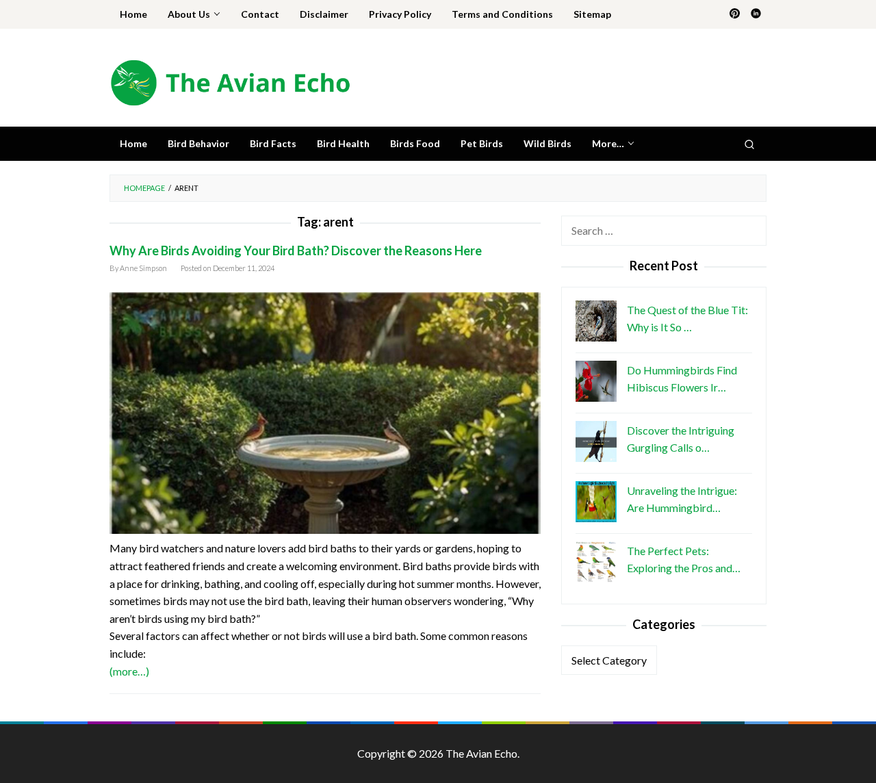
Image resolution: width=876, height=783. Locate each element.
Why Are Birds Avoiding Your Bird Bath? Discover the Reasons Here (296, 250)
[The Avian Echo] (230, 81)
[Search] (749, 144)
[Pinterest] (734, 14)
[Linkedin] (755, 14)
